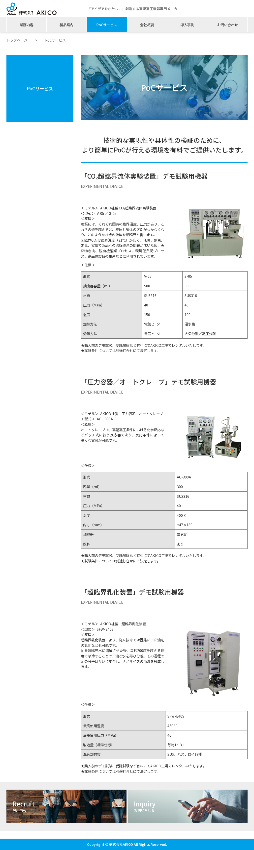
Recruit (24, 806)
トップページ (16, 40)
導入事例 (187, 24)
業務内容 (26, 24)
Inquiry (145, 806)
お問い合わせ (227, 24)
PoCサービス (106, 24)
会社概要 (147, 24)
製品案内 (66, 24)
